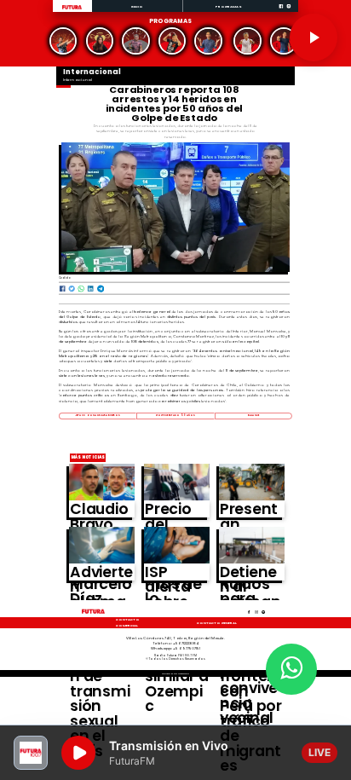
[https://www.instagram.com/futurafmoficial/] (288, 11)
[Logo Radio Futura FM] (72, 9)
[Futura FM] (63, 41)
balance (253, 415)
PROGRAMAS (229, 6)
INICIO (137, 6)
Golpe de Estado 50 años (176, 415)
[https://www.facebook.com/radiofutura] (281, 11)
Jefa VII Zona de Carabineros (97, 415)
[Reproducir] (313, 37)
